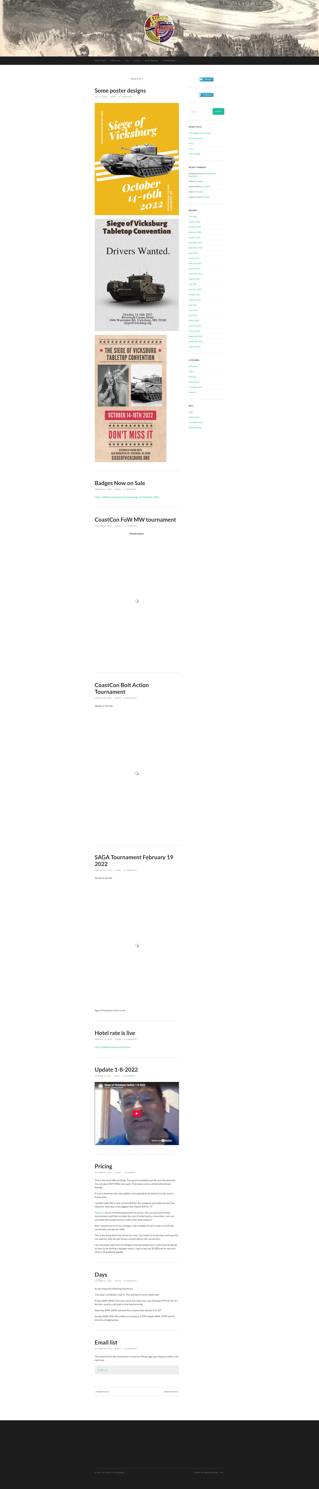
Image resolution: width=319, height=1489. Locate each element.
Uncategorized (195, 387)
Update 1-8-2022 (116, 1069)
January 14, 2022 (103, 1039)
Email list (106, 1342)
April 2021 (193, 315)
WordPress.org (195, 427)
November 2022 (196, 273)
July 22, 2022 (101, 97)
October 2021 (195, 299)
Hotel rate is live (115, 1033)
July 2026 (193, 216)
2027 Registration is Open (200, 133)
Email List (115, 61)
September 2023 (196, 247)
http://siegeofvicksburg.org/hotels (112, 1047)
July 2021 (193, 305)
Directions (100, 61)
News (191, 371)
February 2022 (195, 289)
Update (200, 181)
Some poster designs (120, 90)
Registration (151, 61)
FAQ (127, 61)
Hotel (137, 61)
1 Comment (130, 1172)
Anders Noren (211, 1473)
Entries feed (194, 417)
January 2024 (194, 237)
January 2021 (194, 331)
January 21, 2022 (103, 698)
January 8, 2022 (103, 1076)
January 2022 (194, 294)
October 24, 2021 (103, 1349)
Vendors (192, 392)
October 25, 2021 (103, 1281)
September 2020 (196, 341)
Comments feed (195, 422)
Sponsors (193, 376)
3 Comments (130, 870)
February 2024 (195, 232)
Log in (191, 412)
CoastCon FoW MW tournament (135, 519)
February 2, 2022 (103, 489)
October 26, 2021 (103, 1172)
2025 (191, 148)
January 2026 (194, 221)
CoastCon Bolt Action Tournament (122, 688)
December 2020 (195, 336)
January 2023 (194, 268)
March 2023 (194, 258)
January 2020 (194, 346)
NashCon (100, 1212)
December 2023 (195, 242)
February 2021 (195, 326)
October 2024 (195, 227)
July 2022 (193, 284)
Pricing (103, 1166)
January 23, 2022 (103, 526)
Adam (113, 97)
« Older (102, 1392)
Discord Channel (196, 138)
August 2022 (194, 279)
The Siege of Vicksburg (113, 1473)
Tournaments (169, 61)
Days (101, 1274)
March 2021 (194, 320)
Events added (194, 154)
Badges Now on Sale (120, 483)
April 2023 (193, 253)
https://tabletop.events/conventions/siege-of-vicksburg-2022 (127, 497)
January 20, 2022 (103, 870)
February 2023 (195, 263)
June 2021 (193, 310)
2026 (191, 143)
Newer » (171, 1392)
